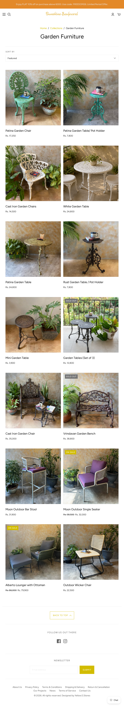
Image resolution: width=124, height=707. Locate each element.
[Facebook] (59, 641)
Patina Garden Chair (18, 130)
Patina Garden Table (18, 282)
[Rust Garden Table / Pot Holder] (91, 249)
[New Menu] (4, 14)
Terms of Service (67, 690)
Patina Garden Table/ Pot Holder (84, 130)
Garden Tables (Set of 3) (79, 358)
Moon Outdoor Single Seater (81, 509)
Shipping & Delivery (75, 687)
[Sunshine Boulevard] (62, 14)
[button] (62, 615)
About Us (17, 687)
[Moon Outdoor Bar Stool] (33, 476)
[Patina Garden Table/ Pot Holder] (91, 97)
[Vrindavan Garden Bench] (91, 400)
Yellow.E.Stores (82, 695)
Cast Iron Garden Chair (20, 433)
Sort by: (10, 52)
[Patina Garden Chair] (33, 97)
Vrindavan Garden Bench (79, 433)
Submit (87, 670)
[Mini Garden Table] (33, 325)
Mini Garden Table (17, 358)
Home (43, 28)
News (53, 690)
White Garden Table (76, 206)
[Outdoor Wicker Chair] (91, 552)
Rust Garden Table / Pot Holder (83, 282)
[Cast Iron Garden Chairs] (33, 173)
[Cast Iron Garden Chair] (33, 400)
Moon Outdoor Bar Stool (21, 509)
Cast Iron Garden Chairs (20, 206)
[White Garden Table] (91, 173)
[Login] (112, 14)
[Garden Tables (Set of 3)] (91, 325)
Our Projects (39, 690)
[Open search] (9, 14)
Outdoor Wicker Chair (77, 585)
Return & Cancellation (99, 687)
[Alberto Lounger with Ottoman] (33, 552)
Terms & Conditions (52, 687)
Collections (56, 28)
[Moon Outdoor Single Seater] (91, 476)
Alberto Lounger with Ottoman (25, 585)
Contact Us (85, 690)
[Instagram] (65, 641)
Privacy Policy (32, 687)
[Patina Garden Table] (33, 249)
